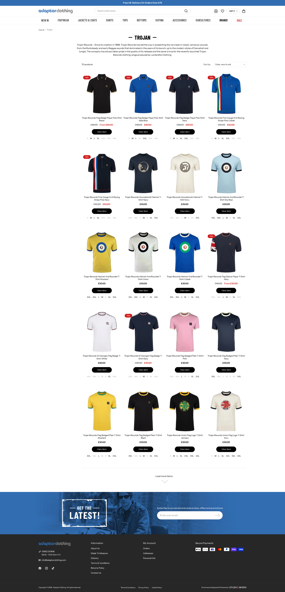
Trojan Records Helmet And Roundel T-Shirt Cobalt (185, 278)
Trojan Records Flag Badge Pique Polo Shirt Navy (185, 119)
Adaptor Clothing (59, 587)
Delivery (95, 558)
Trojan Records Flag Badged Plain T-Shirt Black (143, 436)
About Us (95, 548)
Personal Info (149, 558)
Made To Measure (99, 553)
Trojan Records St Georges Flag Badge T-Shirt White (102, 357)
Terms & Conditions (100, 563)
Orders (146, 548)
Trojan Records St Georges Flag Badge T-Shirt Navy (143, 357)
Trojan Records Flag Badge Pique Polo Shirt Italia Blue (143, 119)
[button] (243, 11)
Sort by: (207, 64)
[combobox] (142, 11)
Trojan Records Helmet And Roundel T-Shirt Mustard (102, 278)
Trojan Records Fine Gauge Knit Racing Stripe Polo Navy (102, 198)
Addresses (148, 553)
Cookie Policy (157, 588)
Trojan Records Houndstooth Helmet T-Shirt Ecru (185, 198)
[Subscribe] (217, 515)
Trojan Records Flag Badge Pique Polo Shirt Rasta (102, 119)
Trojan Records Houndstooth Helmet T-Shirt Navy (143, 198)
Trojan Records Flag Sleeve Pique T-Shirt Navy (226, 278)
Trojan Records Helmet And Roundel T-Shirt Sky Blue (226, 198)
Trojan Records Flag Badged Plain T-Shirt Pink (185, 357)
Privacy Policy (143, 588)
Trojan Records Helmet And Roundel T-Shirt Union (143, 278)
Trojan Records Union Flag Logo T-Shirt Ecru (226, 436)
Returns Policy (97, 568)
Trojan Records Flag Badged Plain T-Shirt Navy (226, 357)
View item (102, 131)
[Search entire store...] (186, 11)
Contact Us (96, 573)
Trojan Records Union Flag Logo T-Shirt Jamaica (185, 436)
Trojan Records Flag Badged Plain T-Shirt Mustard (102, 436)
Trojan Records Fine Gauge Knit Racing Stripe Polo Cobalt (226, 119)
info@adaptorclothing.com (54, 560)
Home (41, 29)
